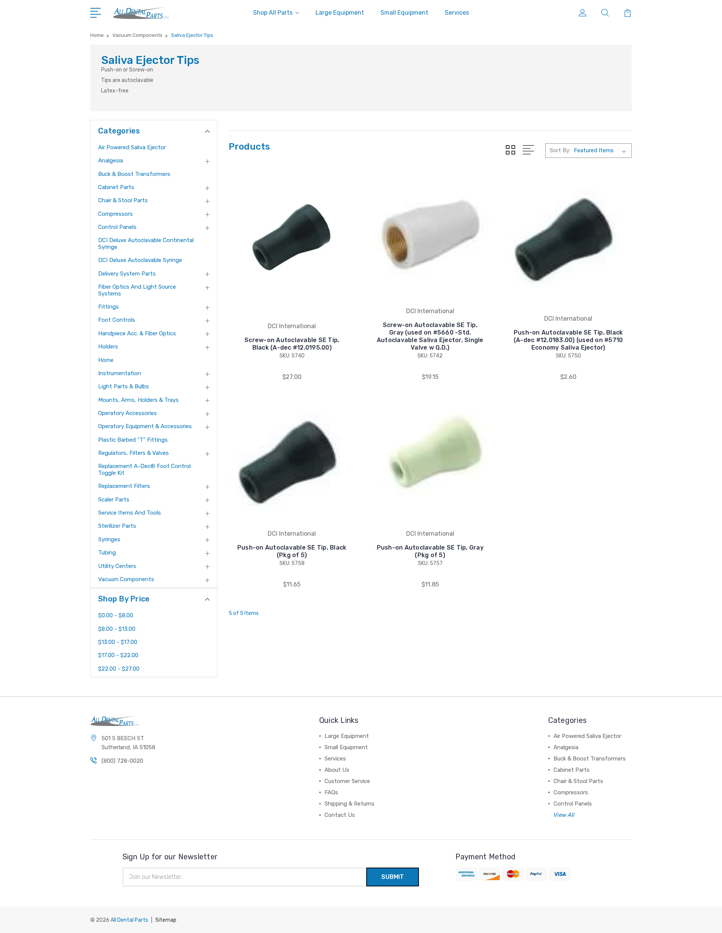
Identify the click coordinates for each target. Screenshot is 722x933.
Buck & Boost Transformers (134, 174)
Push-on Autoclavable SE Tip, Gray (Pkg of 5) (430, 551)
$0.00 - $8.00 (115, 615)
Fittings (108, 306)
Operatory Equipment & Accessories (145, 426)
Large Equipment (339, 12)
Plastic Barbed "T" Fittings (133, 439)
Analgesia (110, 160)
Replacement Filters (124, 486)
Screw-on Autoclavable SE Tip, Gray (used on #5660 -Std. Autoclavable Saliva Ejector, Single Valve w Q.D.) (430, 336)
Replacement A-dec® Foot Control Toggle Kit (144, 469)
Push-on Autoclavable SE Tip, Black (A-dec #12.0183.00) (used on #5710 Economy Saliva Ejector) (568, 340)
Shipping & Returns (350, 803)
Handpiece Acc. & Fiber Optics (137, 333)
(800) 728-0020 (122, 760)
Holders (108, 346)
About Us (337, 769)
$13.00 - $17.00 (117, 642)
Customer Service (347, 781)
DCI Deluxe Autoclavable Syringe (140, 260)
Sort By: (560, 150)
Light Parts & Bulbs (123, 386)
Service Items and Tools (129, 512)
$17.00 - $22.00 (118, 655)
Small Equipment (404, 12)
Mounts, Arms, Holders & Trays (138, 400)
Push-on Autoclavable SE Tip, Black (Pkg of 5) (292, 551)
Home (106, 360)
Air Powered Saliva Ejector (132, 147)
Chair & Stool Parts (123, 200)
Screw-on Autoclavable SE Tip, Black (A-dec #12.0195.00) (291, 343)
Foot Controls (116, 320)
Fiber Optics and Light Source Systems (137, 290)
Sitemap (165, 920)
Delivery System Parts (127, 273)
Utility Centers (117, 566)
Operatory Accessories (127, 413)
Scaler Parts (113, 499)
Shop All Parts (273, 12)
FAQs (331, 792)
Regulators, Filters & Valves (133, 453)
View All (564, 815)
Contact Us (340, 815)
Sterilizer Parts (117, 526)
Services (457, 12)
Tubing (107, 552)
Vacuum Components (126, 579)
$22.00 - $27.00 (119, 668)
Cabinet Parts (116, 187)
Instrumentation (119, 373)
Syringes (109, 539)
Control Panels (117, 227)
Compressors (115, 214)
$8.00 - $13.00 (116, 629)
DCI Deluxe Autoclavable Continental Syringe (146, 243)
